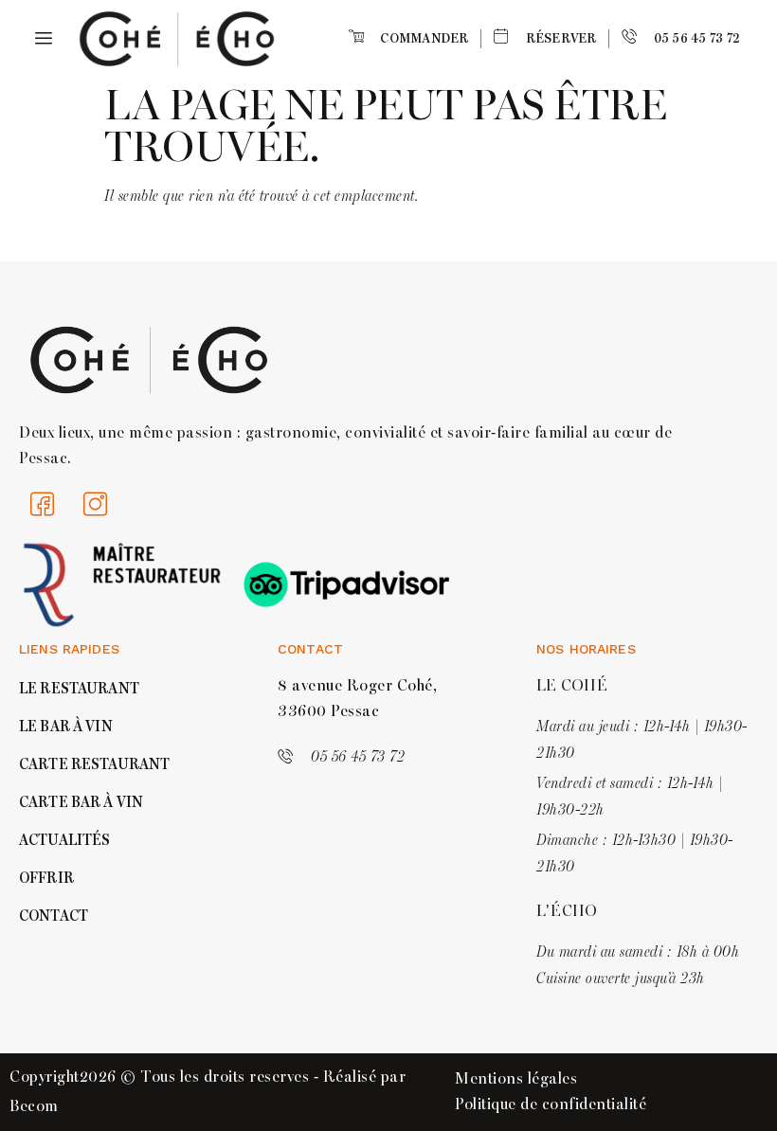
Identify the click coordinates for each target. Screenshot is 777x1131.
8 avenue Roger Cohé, (357, 685)
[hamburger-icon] (40, 39)
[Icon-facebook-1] (42, 505)
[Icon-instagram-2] (95, 505)
